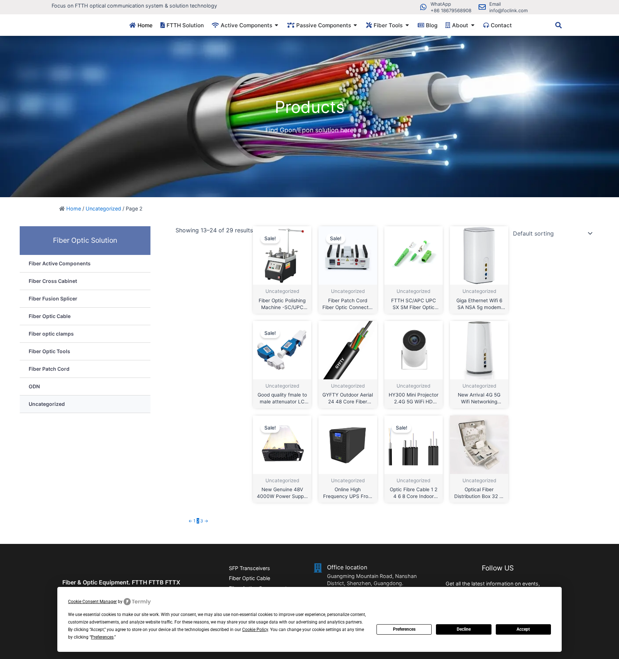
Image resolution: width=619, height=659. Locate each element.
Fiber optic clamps (51, 334)
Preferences (404, 629)
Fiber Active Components (60, 263)
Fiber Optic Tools (49, 351)
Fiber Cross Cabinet (53, 281)
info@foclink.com (508, 10)
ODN (34, 386)
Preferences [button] (102, 637)
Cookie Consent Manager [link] (92, 601)
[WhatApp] (423, 7)
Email (495, 4)
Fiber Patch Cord (49, 369)
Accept (523, 629)
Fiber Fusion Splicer (53, 298)
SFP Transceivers (249, 568)
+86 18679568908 (451, 10)
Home (73, 208)
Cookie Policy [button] (255, 629)
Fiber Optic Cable (50, 316)
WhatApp (441, 4)
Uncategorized (103, 208)
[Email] (482, 7)
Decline (464, 629)
